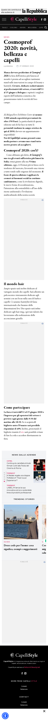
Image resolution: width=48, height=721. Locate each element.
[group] (5, 27)
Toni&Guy (11, 473)
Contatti (24, 686)
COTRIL (9, 461)
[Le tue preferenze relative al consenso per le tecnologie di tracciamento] (45, 540)
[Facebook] (41, 19)
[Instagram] (45, 19)
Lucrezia (8, 66)
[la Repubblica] (34, 11)
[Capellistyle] (23, 19)
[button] (4, 472)
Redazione (24, 689)
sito (22, 432)
